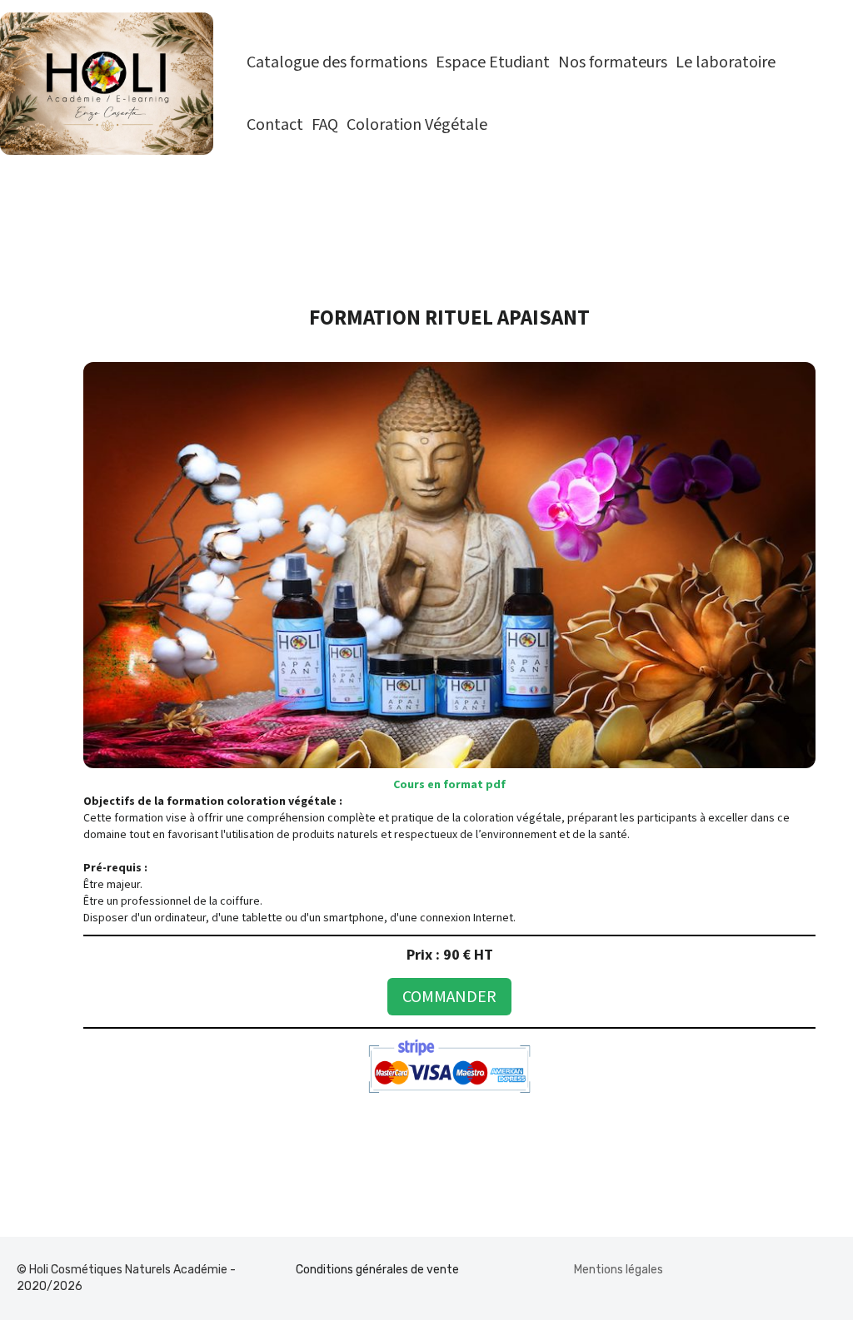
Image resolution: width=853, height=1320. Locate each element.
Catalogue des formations (337, 62)
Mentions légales (618, 1270)
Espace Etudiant (493, 62)
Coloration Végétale (417, 125)
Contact (275, 125)
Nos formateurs (612, 62)
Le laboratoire (726, 62)
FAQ (325, 125)
